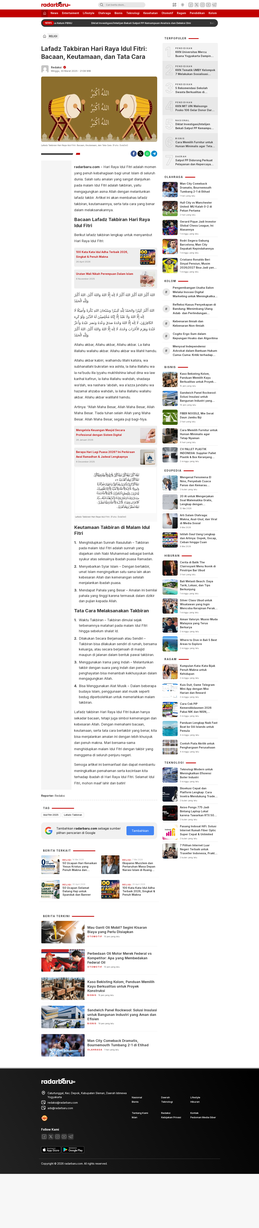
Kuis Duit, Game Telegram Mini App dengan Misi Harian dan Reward (197, 688)
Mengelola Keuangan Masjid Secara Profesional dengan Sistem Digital (100, 432)
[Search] (101, 4)
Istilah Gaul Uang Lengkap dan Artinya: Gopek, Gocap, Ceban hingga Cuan (198, 538)
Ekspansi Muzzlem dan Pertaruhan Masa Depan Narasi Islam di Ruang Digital (138, 866)
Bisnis (118, 13)
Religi (53, 36)
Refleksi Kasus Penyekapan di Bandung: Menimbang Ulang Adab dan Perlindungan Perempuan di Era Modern (194, 309)
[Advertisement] (114, 1200)
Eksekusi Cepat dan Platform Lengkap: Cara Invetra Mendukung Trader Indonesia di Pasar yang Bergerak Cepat (198, 796)
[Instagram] (202, 4)
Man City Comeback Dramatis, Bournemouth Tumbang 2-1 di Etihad (118, 1043)
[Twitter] (196, 4)
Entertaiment (70, 13)
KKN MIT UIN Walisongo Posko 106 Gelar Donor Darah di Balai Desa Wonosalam (195, 108)
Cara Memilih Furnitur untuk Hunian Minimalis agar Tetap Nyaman (194, 144)
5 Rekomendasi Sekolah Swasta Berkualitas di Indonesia (191, 90)
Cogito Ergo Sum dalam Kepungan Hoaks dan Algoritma (195, 336)
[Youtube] (208, 4)
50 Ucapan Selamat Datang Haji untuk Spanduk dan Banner (77, 891)
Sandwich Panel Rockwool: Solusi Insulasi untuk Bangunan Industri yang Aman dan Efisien (122, 1014)
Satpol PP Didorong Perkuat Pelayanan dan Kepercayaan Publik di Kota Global (194, 162)
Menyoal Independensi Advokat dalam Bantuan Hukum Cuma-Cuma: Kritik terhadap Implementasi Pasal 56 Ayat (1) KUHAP (195, 351)
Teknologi (133, 13)
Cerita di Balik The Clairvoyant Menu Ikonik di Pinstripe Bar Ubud (198, 566)
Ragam (181, 13)
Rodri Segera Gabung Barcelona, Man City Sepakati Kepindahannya (197, 244)
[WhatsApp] (147, 154)
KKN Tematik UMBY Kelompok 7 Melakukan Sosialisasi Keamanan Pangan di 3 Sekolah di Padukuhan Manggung (195, 72)
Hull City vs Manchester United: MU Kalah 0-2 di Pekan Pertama (196, 206)
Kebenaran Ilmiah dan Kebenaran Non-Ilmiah (188, 323)
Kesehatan (150, 13)
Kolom (213, 13)
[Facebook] (190, 4)
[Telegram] (214, 4)
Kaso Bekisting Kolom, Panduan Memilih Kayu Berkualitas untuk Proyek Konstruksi (121, 986)
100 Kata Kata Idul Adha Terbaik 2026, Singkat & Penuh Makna (102, 254)
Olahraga (104, 13)
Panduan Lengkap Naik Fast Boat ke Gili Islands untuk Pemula (198, 726)
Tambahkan (140, 831)
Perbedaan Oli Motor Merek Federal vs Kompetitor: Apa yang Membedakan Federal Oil (119, 957)
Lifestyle (88, 13)
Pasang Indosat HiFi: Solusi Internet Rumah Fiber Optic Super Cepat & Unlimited (198, 830)
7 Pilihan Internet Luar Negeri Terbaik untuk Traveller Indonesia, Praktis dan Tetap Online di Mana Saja (198, 853)
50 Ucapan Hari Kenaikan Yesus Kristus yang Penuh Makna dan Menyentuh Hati (80, 866)
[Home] (44, 13)
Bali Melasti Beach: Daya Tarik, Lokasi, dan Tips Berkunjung (196, 585)
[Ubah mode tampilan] (182, 5)
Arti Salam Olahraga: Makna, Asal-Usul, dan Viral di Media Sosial (198, 519)
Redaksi (56, 67)
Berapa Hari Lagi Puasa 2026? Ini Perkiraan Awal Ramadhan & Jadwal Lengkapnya (105, 454)
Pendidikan (197, 13)
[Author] (45, 69)
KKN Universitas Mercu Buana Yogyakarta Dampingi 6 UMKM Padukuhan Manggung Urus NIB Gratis (194, 54)
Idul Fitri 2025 (50, 814)
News (54, 13)
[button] (175, 4)
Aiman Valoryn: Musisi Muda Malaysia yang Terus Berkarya (199, 623)
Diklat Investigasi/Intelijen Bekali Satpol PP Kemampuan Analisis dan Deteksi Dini (138, 22)
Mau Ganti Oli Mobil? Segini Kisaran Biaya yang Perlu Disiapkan (117, 929)
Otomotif (167, 13)
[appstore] (51, 1152)
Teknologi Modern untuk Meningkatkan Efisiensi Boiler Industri (196, 773)
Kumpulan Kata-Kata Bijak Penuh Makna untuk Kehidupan (197, 669)
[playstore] (73, 1152)
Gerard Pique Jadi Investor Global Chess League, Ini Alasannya (198, 225)
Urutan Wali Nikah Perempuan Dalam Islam (104, 273)
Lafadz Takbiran (73, 814)
